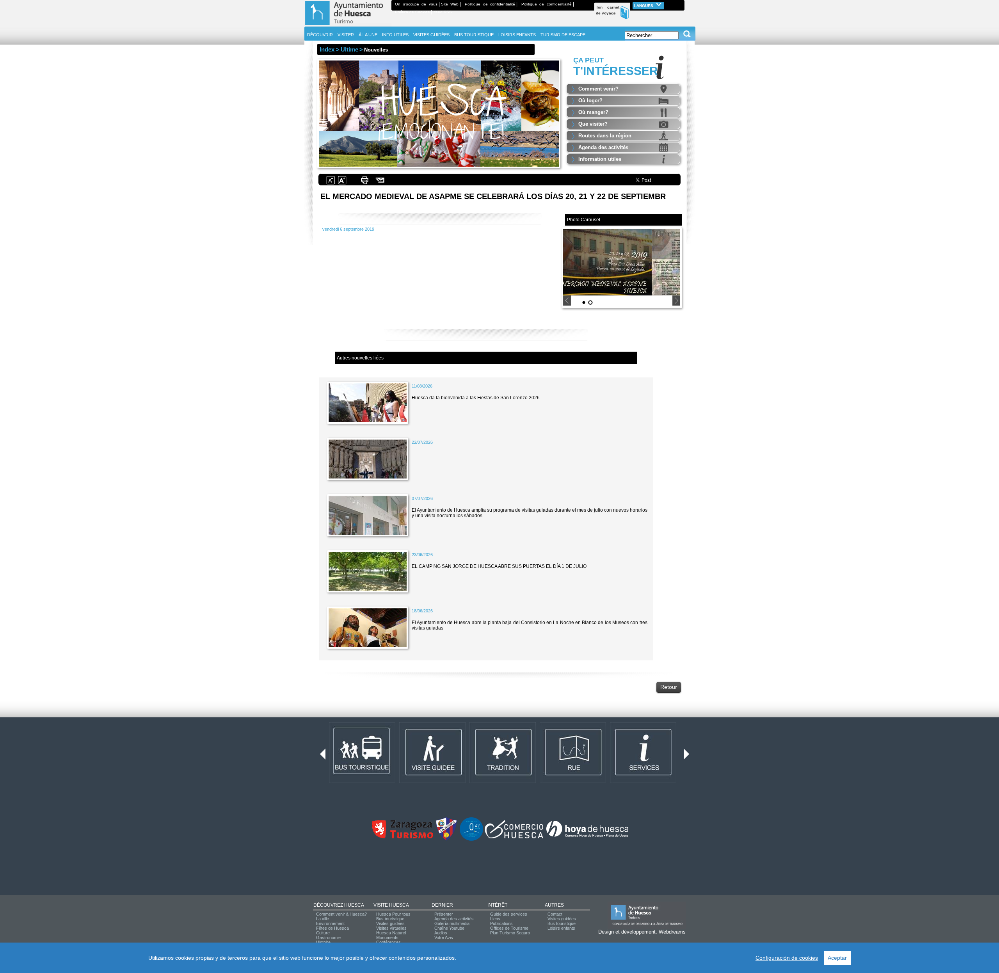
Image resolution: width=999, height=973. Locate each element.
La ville (322, 918)
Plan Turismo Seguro (510, 932)
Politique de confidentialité (490, 4)
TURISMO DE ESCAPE (562, 34)
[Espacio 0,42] (471, 839)
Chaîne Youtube (449, 928)
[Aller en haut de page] (347, 25)
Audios (440, 932)
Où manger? (593, 112)
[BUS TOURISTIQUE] (362, 781)
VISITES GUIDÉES (431, 34)
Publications (501, 923)
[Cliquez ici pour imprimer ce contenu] (364, 183)
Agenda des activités (603, 147)
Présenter (443, 914)
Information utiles (599, 159)
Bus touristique (390, 918)
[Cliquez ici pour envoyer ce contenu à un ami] (380, 183)
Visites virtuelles (391, 928)
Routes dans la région (604, 136)
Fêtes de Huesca (332, 928)
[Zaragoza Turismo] (402, 837)
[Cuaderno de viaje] (681, 4)
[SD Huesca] (446, 839)
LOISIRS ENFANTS (517, 34)
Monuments (387, 937)
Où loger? (590, 100)
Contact (554, 914)
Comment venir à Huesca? (341, 914)
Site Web (450, 4)
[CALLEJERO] (573, 781)
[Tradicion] (502, 781)
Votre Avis (443, 937)
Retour (668, 687)
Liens (495, 918)
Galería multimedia (451, 923)
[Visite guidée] (432, 781)
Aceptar (837, 958)
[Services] (643, 781)
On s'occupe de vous (416, 4)
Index (327, 49)
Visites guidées (390, 923)
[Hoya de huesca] (587, 837)
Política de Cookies (412, 12)
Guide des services (508, 914)
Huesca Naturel (391, 932)
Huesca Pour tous (393, 914)
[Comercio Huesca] (514, 837)
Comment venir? (598, 89)
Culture (323, 932)
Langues (644, 6)
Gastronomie (328, 937)
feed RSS (443, 12)
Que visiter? (593, 124)
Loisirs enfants (561, 928)
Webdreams (672, 932)
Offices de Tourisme (509, 928)
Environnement (330, 923)
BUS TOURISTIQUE (474, 34)
